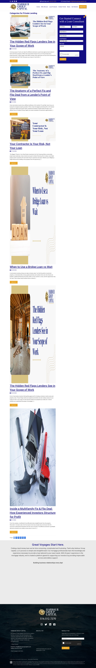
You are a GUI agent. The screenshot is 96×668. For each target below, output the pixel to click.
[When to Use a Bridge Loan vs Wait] (33, 215)
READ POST (13, 61)
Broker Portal (62, 7)
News (68, 7)
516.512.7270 (52, 1)
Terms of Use (30, 659)
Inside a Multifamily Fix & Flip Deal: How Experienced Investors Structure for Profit (33, 513)
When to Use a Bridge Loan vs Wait (31, 267)
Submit (63, 59)
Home (38, 7)
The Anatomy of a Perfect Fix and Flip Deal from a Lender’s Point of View (30, 95)
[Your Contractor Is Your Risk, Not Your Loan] (33, 129)
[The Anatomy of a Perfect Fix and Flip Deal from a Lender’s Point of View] (33, 76)
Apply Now (83, 7)
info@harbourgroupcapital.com (78, 1)
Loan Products (53, 7)
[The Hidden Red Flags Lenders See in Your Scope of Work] (33, 27)
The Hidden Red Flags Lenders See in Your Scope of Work (32, 44)
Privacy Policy (35, 659)
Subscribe (66, 648)
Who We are (44, 7)
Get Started (75, 7)
